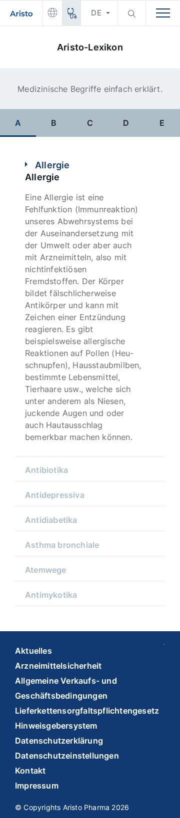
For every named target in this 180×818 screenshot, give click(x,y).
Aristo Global (52, 12)
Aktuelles (33, 651)
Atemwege (45, 570)
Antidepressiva (54, 495)
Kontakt (30, 771)
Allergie (52, 165)
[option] (18, 122)
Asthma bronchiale (62, 545)
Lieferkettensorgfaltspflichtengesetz (87, 711)
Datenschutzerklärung (59, 741)
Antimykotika (51, 595)
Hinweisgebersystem (56, 726)
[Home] (21, 13)
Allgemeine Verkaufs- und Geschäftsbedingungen (66, 688)
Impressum (36, 786)
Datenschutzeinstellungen (67, 756)
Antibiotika (46, 470)
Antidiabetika (51, 520)
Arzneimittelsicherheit (58, 666)
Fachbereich (71, 12)
